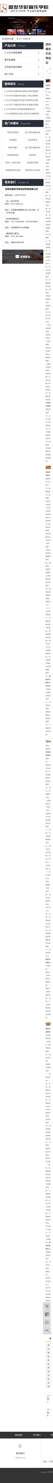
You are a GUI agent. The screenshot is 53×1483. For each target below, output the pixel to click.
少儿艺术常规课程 (13, 53)
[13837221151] (47, 1306)
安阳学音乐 (32, 140)
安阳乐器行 (13, 147)
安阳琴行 (32, 155)
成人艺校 (8, 74)
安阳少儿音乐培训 (13, 163)
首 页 (18, 39)
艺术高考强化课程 (13, 67)
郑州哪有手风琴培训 (48, 1360)
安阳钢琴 (13, 140)
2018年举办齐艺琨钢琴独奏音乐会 (20, 109)
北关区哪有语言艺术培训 (47, 1402)
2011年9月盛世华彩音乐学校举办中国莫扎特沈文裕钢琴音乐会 (23, 100)
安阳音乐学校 (32, 163)
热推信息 (27, 39)
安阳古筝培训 (13, 132)
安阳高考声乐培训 (13, 170)
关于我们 (36, 1435)
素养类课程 (9, 60)
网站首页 (19, 1435)
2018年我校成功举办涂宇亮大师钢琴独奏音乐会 (23, 114)
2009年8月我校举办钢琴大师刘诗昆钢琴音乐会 (23, 91)
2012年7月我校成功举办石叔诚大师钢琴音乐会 (23, 105)
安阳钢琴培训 (13, 155)
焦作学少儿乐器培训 (47, 1415)
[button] (23, 33)
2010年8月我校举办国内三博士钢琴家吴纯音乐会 (23, 96)
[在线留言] (47, 1322)
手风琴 (48, 1383)
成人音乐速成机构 (32, 132)
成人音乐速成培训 (32, 147)
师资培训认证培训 (32, 170)
